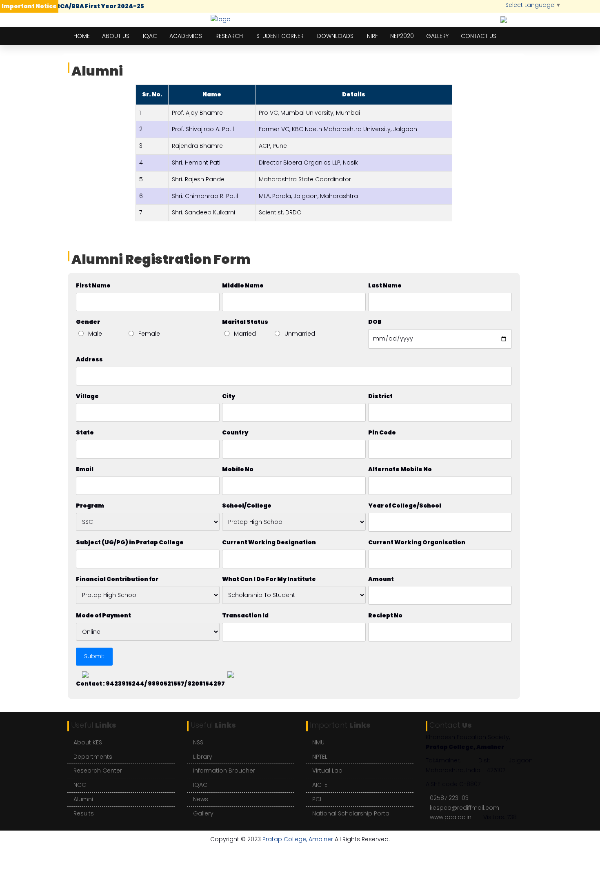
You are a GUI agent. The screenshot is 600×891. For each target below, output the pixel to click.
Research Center (97, 770)
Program (90, 505)
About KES (87, 742)
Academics (185, 36)
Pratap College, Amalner (297, 839)
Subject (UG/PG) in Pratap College (130, 542)
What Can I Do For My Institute (269, 579)
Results (83, 813)
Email (84, 469)
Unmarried (299, 334)
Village (87, 396)
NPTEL (319, 757)
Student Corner (280, 36)
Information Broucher (224, 770)
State (85, 432)
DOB (375, 322)
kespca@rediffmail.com (464, 808)
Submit (94, 656)
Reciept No (385, 615)
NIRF (372, 36)
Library (202, 757)
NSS (198, 742)
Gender (88, 322)
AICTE (319, 785)
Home (81, 36)
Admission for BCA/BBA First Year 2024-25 (75, 6)
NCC (79, 785)
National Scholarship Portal (351, 813)
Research (229, 36)
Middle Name (243, 285)
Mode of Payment (103, 615)
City (228, 396)
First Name (93, 285)
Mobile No (237, 469)
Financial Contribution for (117, 579)
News (200, 799)
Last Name (385, 285)
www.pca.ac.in (450, 817)
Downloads (335, 36)
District (380, 396)
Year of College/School (404, 505)
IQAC (150, 36)
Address (89, 359)
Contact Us (478, 36)
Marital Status (245, 322)
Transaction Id (245, 615)
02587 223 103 (449, 798)
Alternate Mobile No (400, 469)
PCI (316, 799)
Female (149, 334)
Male (95, 334)
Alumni (83, 799)
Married (245, 334)
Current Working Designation (269, 542)
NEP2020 (402, 36)
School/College (246, 505)
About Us (115, 36)
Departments (92, 757)
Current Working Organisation (416, 542)
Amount (381, 579)
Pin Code (382, 432)
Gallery (437, 36)
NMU (318, 742)
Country (235, 432)
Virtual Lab (327, 770)
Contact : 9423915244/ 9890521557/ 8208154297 (150, 683)
